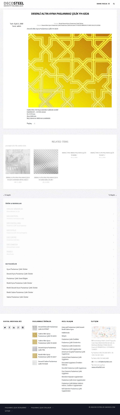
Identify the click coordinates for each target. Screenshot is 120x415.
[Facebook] (9, 327)
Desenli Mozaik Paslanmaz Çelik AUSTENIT (48, 328)
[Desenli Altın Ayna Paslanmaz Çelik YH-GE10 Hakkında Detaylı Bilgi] (18, 161)
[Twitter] (5, 327)
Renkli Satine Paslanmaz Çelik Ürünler (20, 292)
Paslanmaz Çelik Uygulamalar (71, 349)
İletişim (64, 336)
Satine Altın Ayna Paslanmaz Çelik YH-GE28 (47, 342)
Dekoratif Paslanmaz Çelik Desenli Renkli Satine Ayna (73, 328)
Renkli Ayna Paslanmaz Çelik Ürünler (19, 283)
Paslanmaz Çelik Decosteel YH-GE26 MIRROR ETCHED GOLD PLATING (80, 25)
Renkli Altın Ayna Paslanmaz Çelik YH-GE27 (47, 355)
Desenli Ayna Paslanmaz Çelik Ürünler (20, 274)
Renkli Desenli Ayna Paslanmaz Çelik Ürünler (71, 23)
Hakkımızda (65, 333)
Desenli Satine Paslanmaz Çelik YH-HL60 (47, 362)
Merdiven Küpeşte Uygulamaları (72, 377)
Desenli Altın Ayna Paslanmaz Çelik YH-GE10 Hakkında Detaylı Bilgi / (18, 180)
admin (19, 26)
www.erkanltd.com (98, 367)
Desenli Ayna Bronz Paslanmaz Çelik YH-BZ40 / (74, 155)
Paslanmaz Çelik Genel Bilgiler (17, 278)
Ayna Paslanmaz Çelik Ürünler (17, 269)
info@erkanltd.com (105, 362)
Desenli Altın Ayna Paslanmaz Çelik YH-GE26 (60, 13)
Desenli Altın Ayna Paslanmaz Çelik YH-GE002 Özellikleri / (46, 180)
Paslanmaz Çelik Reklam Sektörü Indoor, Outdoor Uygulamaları (72, 384)
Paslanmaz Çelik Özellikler (70, 339)
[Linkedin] (14, 327)
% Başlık (113, 195)
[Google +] (18, 327)
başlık (7, 195)
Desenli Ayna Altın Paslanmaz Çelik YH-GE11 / (102, 155)
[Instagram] (22, 327)
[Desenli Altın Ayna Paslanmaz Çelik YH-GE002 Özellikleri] (46, 161)
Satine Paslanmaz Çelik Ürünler (17, 297)
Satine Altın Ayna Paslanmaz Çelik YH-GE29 (47, 335)
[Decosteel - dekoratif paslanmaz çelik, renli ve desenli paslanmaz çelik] (14, 4)
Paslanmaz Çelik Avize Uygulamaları (73, 380)
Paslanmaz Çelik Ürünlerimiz (71, 343)
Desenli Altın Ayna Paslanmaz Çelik (51, 25)
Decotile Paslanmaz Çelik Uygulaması (74, 368)
